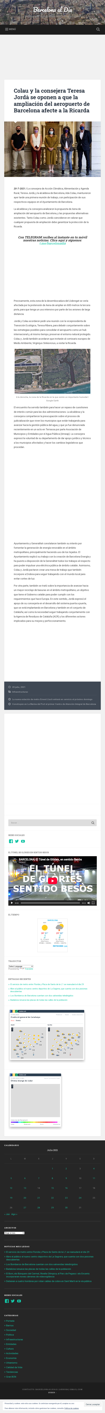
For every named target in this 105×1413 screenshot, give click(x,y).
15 (52, 1188)
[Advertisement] (52, 55)
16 (66, 1188)
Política (10, 1334)
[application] (52, 881)
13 (25, 1188)
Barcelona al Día (52, 9)
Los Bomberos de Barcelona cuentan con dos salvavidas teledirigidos (41, 995)
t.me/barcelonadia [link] (52, 243)
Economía (11, 1358)
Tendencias (12, 1372)
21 (38, 1198)
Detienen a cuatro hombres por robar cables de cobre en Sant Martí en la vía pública (48, 1281)
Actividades (12, 1353)
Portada (10, 1320)
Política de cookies (71, 1408)
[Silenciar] (88, 903)
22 (52, 1198)
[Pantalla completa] (93, 903)
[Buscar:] (52, 822)
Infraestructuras (20, 692)
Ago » (14, 1214)
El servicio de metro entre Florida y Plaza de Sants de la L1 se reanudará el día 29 (47, 984)
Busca (97, 29)
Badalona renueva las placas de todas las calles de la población (38, 1000)
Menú (12, 29)
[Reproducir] (12, 903)
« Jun (7, 1214)
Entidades (11, 1344)
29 (52, 1207)
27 (25, 1207)
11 (94, 1178)
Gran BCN (11, 1376)
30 (66, 1207)
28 (38, 1207)
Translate (29, 969)
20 (25, 1198)
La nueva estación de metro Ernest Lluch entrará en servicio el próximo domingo (52, 699)
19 (11, 1198)
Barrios (10, 1325)
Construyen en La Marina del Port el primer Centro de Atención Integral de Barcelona (54, 704)
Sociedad (11, 1330)
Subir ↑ (52, 1392)
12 (11, 1188)
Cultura (10, 1348)
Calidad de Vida (14, 1367)
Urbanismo (11, 1362)
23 (66, 1198)
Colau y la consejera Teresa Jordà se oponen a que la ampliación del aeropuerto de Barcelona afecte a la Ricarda (52, 100)
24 (80, 1198)
